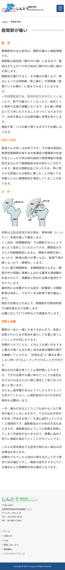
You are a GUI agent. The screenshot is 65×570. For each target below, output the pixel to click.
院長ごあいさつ (11, 544)
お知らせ (8, 535)
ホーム (7, 531)
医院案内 (8, 549)
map (6, 540)
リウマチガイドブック (14, 553)
